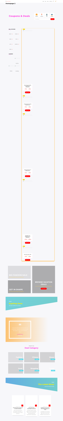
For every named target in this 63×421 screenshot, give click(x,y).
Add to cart (27, 92)
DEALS (45, 1)
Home (43, 1)
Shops (48, 1)
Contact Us (50, 1)
